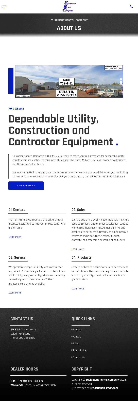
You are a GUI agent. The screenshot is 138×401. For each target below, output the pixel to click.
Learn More (14, 237)
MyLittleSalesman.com (104, 388)
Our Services (26, 185)
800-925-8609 (27, 338)
